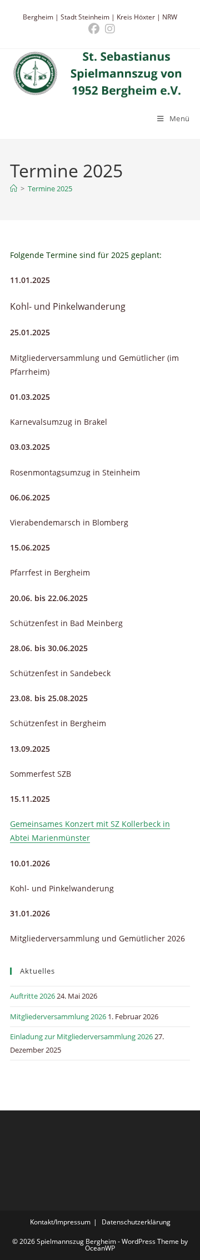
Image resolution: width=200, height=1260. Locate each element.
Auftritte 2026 (32, 996)
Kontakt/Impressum (60, 1222)
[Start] (13, 188)
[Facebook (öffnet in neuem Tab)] (94, 28)
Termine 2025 (50, 188)
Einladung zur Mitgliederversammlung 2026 (81, 1036)
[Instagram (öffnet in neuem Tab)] (108, 28)
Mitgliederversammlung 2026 (58, 1016)
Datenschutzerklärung (136, 1222)
